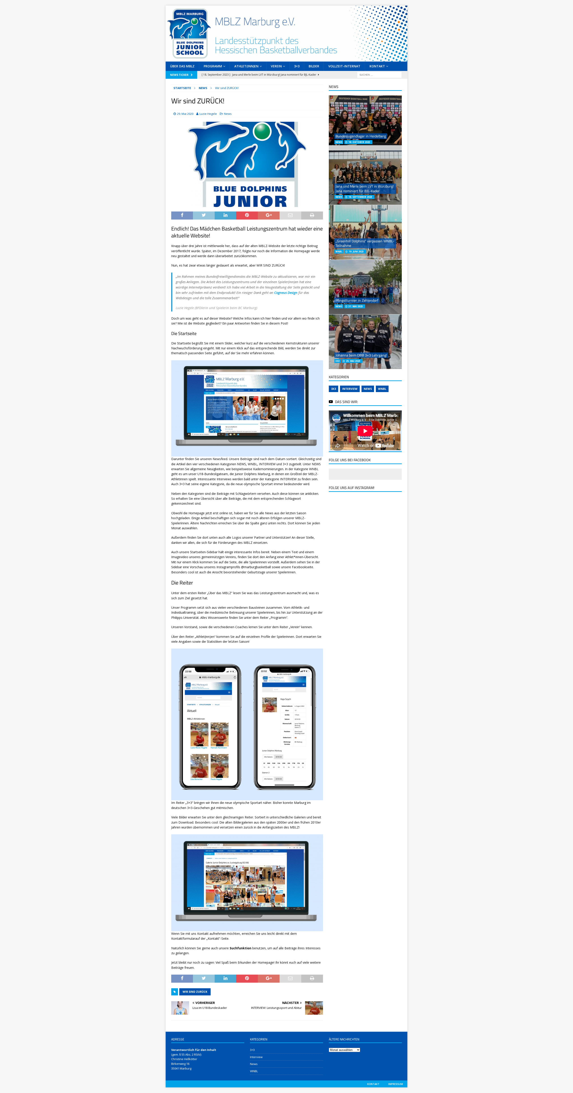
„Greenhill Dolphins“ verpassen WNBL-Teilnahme (365, 243)
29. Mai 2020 (185, 114)
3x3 (333, 389)
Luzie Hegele (208, 114)
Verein (276, 66)
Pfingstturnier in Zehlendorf (357, 300)
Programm (213, 66)
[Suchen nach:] (379, 74)
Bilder (314, 66)
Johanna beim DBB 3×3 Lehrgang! (361, 355)
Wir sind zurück (195, 992)
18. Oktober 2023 (359, 142)
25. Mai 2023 (353, 361)
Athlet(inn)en (246, 66)
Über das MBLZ (182, 66)
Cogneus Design (285, 292)
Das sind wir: (346, 401)
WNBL (382, 389)
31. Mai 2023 (356, 306)
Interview (349, 389)
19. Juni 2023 (356, 251)
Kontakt (377, 66)
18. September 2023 (360, 197)
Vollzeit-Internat (344, 66)
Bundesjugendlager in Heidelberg (361, 136)
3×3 (296, 66)
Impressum (395, 1084)
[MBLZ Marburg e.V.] (286, 59)
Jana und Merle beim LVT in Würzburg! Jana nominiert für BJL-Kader (365, 189)
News (228, 114)
